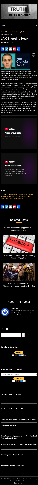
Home (3, 32)
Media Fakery (16, 32)
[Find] (23, 335)
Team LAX (29, 86)
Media (8, 32)
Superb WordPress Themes (19, 481)
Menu (3, 26)
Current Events (27, 32)
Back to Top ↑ (19, 483)
